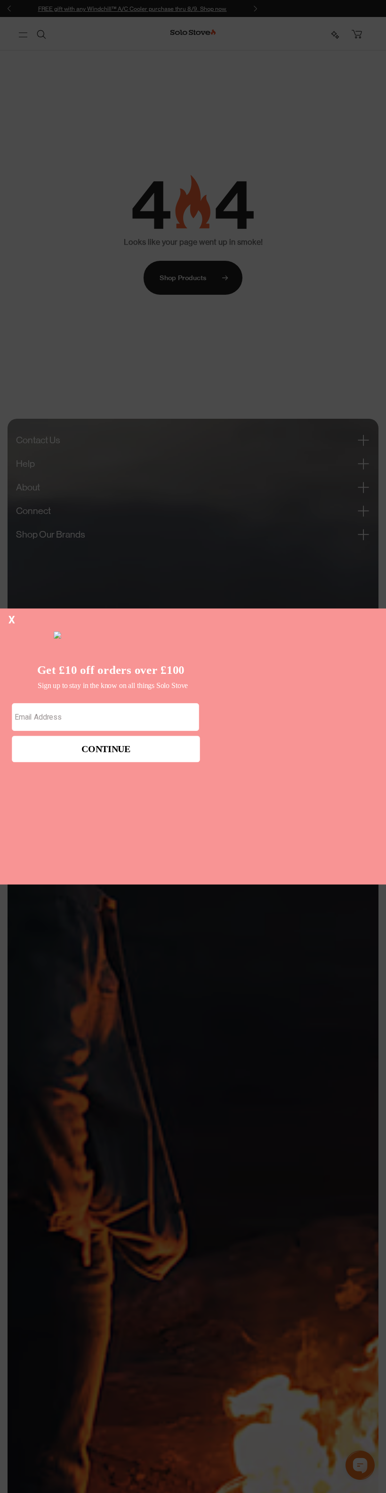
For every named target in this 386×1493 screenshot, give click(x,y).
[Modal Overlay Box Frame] (193, 746)
